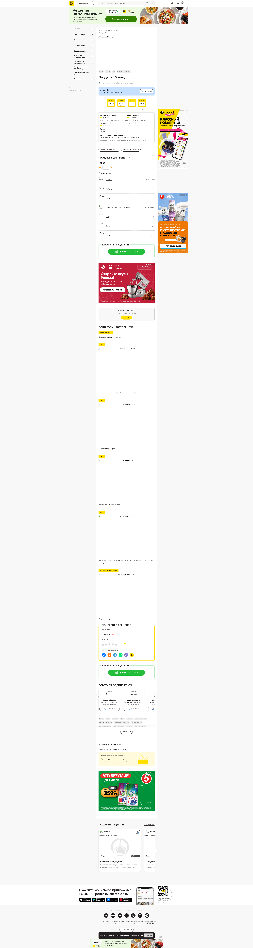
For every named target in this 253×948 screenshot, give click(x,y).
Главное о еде (79, 45)
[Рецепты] (92, 29)
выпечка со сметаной (122, 722)
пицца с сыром (137, 722)
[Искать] (153, 3)
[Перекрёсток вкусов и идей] (92, 62)
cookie (141, 935)
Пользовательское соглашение (139, 921)
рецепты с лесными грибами (122, 726)
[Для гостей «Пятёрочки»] (92, 56)
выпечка (115, 719)
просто (129, 719)
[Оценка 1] (103, 644)
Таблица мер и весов (130, 149)
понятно (148, 935)
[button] (98, 697)
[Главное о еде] (92, 45)
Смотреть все (149, 825)
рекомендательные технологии (127, 935)
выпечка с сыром (105, 726)
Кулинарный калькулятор (108, 149)
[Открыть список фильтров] (147, 3)
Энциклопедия (80, 51)
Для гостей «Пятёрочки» (79, 57)
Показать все (126, 732)
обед (122, 719)
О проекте (78, 79)
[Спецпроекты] (92, 34)
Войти (143, 761)
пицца (101, 719)
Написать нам (127, 930)
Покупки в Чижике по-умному (81, 68)
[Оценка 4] (112, 644)
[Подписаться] (138, 832)
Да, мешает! (126, 317)
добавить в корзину (128, 252)
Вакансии (110, 923)
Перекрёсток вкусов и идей (79, 62)
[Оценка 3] (109, 644)
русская (102, 131)
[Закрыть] (155, 921)
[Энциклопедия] (92, 51)
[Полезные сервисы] (92, 40)
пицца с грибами (140, 719)
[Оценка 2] (106, 644)
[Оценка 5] (115, 644)
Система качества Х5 (81, 73)
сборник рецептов (105, 722)
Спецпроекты (79, 34)
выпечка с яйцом (140, 726)
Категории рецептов (139, 923)
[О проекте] (92, 79)
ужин (108, 719)
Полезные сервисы (81, 40)
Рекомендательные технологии (123, 923)
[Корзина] (172, 3)
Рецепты (77, 29)
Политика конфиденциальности (120, 921)
